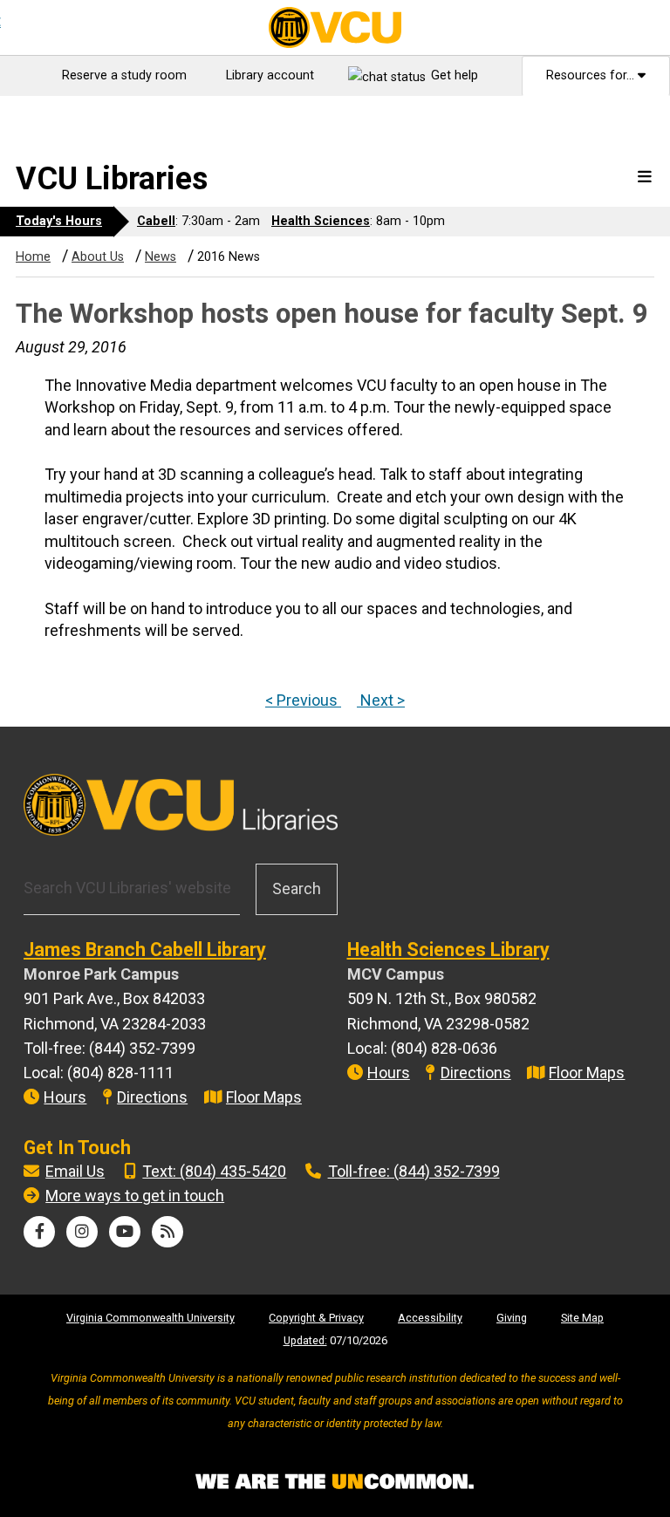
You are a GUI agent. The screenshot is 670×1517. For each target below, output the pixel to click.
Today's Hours (59, 221)
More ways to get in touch (134, 1195)
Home (33, 256)
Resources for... (592, 75)
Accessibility (430, 1317)
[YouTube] (124, 1231)
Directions (152, 1097)
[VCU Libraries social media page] (39, 1231)
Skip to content (62, 112)
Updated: (305, 1340)
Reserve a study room (124, 75)
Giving (511, 1317)
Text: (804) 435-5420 (214, 1171)
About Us (98, 256)
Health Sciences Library (448, 949)
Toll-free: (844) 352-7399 (414, 1171)
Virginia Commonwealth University (150, 1317)
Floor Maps (264, 1097)
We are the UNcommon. (335, 1482)
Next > (381, 700)
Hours (65, 1097)
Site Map (582, 1317)
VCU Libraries (112, 179)
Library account (270, 75)
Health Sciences (320, 221)
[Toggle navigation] (644, 177)
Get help (454, 75)
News (160, 256)
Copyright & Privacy (316, 1317)
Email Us (75, 1171)
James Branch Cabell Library (145, 949)
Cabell (156, 221)
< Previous (303, 700)
